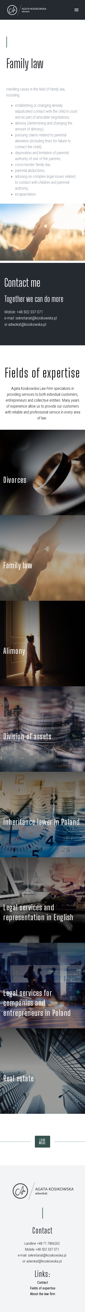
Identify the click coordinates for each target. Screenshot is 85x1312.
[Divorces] (42, 472)
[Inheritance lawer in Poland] (42, 814)
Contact (42, 1282)
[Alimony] (42, 643)
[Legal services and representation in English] (42, 900)
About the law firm (42, 1294)
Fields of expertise (42, 1288)
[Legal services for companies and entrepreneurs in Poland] (42, 985)
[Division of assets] (42, 729)
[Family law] (42, 558)
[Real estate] (42, 1071)
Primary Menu (76, 10)
